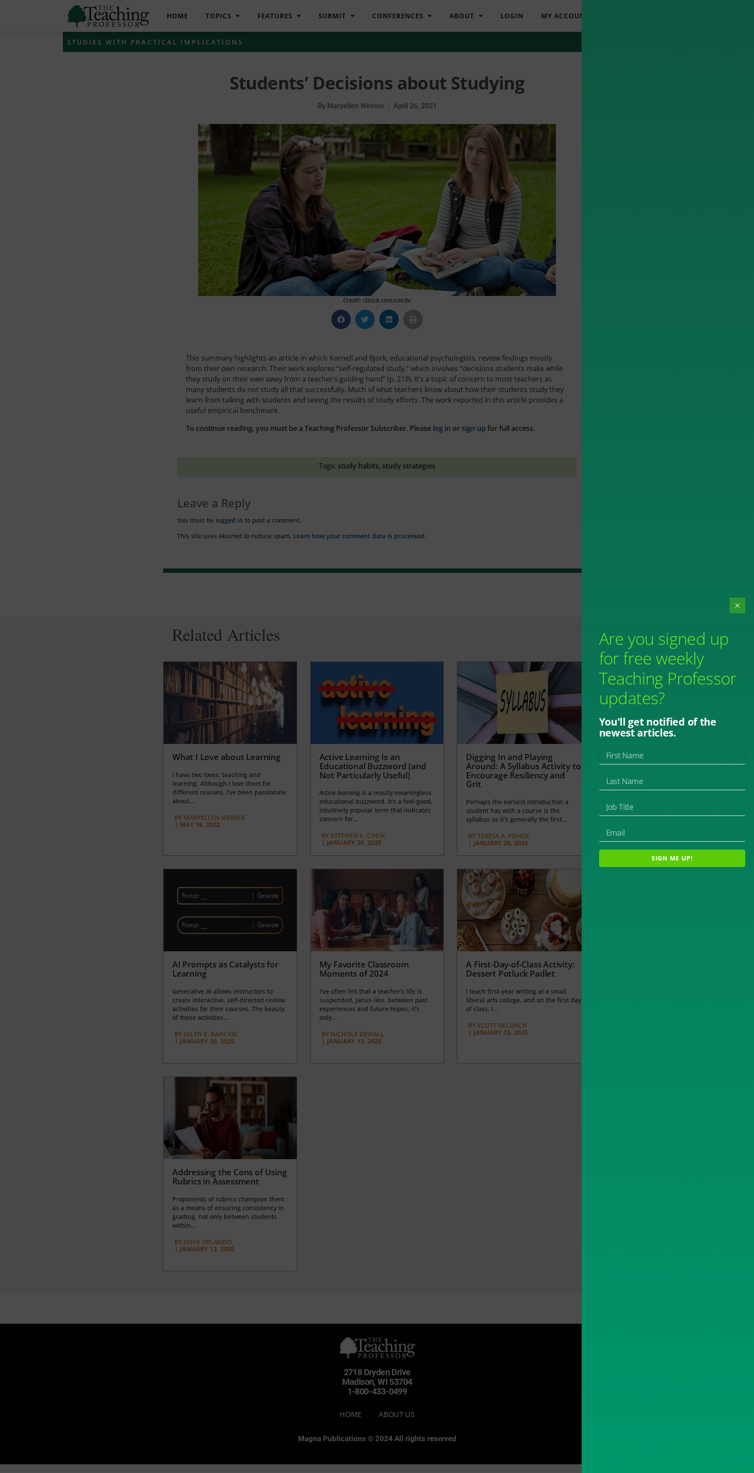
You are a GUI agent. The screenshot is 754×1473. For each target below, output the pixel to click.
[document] (377, 736)
